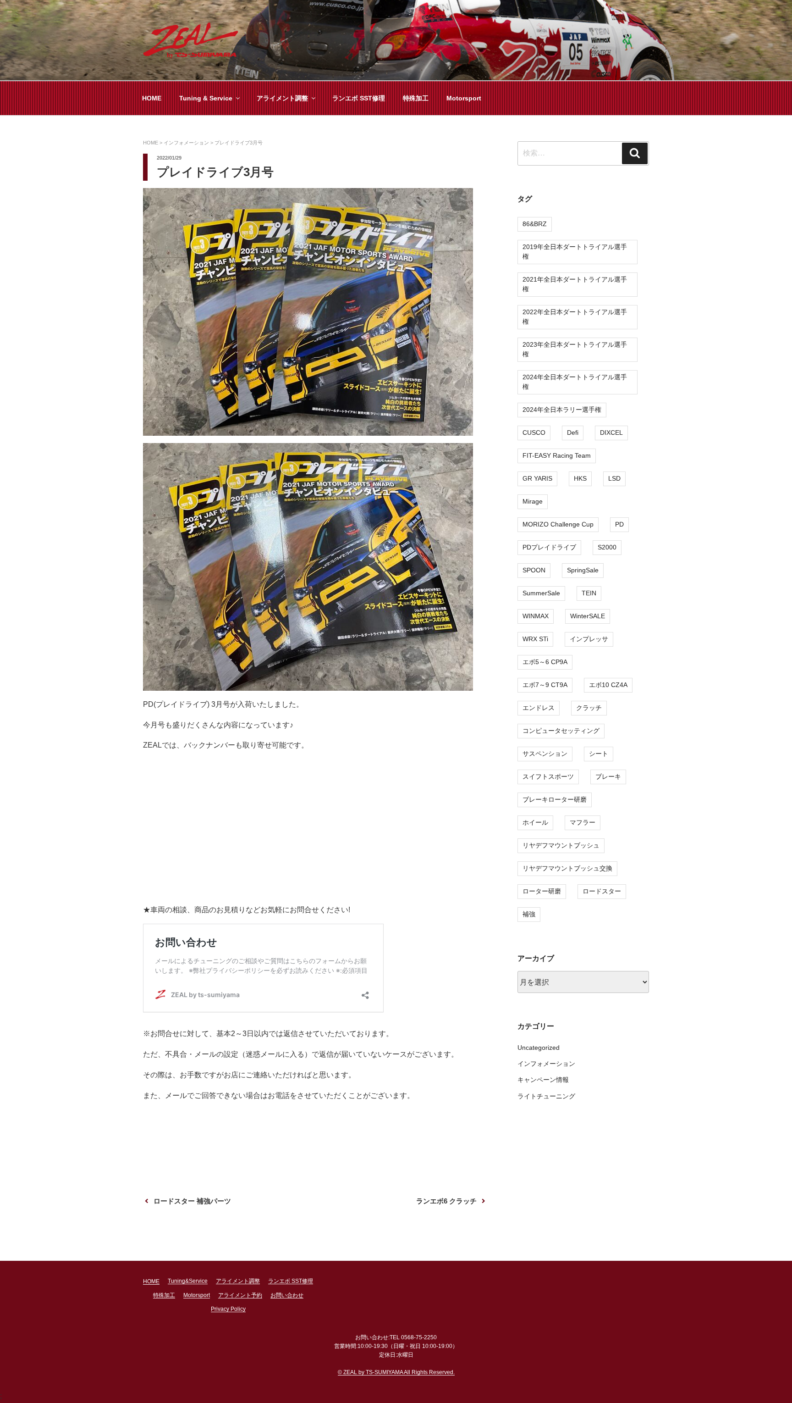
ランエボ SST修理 (358, 98)
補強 (528, 914)
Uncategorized (538, 1047)
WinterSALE (587, 616)
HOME (151, 98)
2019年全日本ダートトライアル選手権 (574, 251)
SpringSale (583, 570)
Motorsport (463, 98)
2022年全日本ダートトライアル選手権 (574, 316)
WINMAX (535, 616)
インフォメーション (546, 1063)
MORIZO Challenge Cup (558, 524)
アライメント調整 (282, 98)
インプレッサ (589, 639)
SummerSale (541, 593)
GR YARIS (537, 478)
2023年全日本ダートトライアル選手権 (574, 349)
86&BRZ (534, 223)
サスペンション (544, 753)
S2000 (607, 547)
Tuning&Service (188, 1281)
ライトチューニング (546, 1096)
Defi (572, 432)
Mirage (532, 501)
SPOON (533, 570)
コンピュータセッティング (561, 730)
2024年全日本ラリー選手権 (561, 409)
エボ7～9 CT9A (544, 684)
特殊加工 (416, 98)
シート (598, 753)
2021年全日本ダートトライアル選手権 (574, 284)
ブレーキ (608, 776)
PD (619, 524)
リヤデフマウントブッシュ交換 (567, 868)
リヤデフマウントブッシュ (561, 845)
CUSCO (533, 432)
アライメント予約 (240, 1295)
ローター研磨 (541, 891)
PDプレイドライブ (549, 547)
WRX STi (535, 639)
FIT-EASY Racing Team (556, 455)
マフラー (582, 822)
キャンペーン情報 (543, 1079)
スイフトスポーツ (548, 776)
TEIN (589, 593)
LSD (614, 478)
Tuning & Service (205, 98)
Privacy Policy (228, 1309)
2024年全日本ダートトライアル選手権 (574, 381)
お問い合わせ (286, 1295)
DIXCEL (611, 432)
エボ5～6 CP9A (544, 661)
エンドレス (538, 707)
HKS (580, 478)
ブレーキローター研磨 (554, 799)
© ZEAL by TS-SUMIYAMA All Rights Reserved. (396, 1372)
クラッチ (589, 707)
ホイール (535, 822)
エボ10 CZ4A (608, 684)
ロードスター (602, 891)
